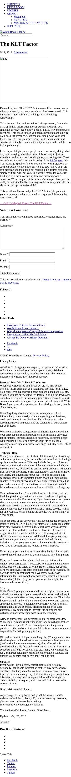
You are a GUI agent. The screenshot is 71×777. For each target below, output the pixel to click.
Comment (6, 225)
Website (4, 266)
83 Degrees (56, 160)
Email (4, 260)
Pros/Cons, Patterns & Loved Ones (26, 325)
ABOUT (12, 13)
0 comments (20, 52)
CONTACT (13, 26)
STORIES (12, 10)
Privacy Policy (41, 355)
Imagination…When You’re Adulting (27, 334)
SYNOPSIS (20, 19)
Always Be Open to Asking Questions (28, 337)
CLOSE (5, 722)
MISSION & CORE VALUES (31, 22)
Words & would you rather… (23, 328)
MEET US (20, 16)
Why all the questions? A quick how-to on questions (35, 331)
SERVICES (13, 4)
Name (4, 254)
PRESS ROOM (15, 7)
